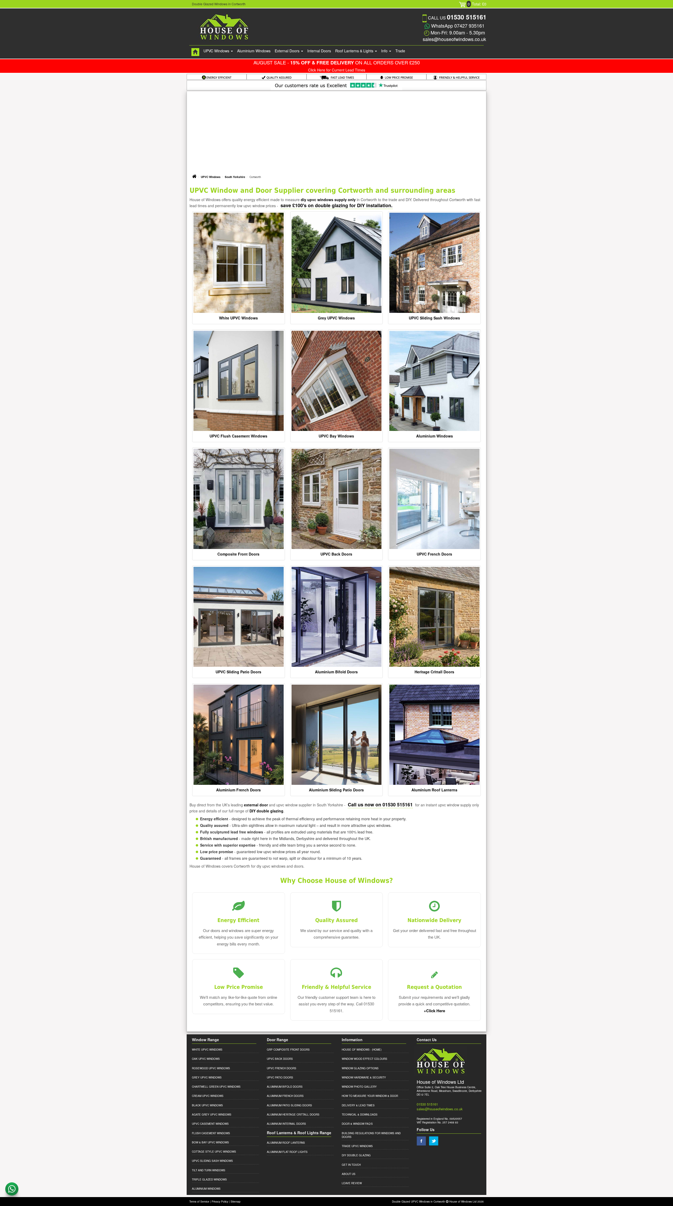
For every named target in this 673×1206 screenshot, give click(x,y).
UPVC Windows (211, 177)
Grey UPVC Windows (336, 317)
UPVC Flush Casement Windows (238, 436)
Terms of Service (199, 1201)
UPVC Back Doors (336, 554)
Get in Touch (351, 1165)
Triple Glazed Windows (209, 1179)
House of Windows (356, 1049)
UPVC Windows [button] (216, 50)
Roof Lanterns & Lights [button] (354, 50)
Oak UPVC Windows (206, 1059)
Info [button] (385, 50)
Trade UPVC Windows (357, 1146)
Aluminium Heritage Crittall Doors (293, 1114)
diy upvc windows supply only (328, 199)
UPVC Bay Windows (336, 436)
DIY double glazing (266, 810)
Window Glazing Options (360, 1068)
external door (256, 804)
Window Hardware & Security (364, 1077)
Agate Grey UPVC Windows (211, 1114)
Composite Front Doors (238, 554)
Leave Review (352, 1183)
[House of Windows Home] (195, 52)
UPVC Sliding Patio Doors (238, 671)
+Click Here (434, 1011)
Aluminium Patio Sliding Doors (289, 1105)
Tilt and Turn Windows (208, 1170)
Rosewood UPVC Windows (211, 1068)
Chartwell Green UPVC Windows (216, 1086)
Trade (400, 50)
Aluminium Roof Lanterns (434, 789)
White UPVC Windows (238, 317)
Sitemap (236, 1201)
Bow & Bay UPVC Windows (210, 1142)
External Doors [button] (287, 50)
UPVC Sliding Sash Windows (434, 317)
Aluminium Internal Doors (286, 1124)
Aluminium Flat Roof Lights (287, 1152)
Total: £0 (477, 4)
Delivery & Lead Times (358, 1105)
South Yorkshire (235, 177)
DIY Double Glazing (356, 1155)
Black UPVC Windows (207, 1105)
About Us (348, 1174)
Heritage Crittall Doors (434, 671)
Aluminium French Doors (238, 789)
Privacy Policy (220, 1201)
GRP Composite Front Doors (288, 1049)
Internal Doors (319, 50)
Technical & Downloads (360, 1114)
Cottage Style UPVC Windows (214, 1151)
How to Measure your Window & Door (370, 1096)
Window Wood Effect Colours (364, 1059)
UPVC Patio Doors (280, 1077)
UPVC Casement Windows (210, 1124)
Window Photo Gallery (359, 1086)
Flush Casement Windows (211, 1133)
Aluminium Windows (254, 50)
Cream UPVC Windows (207, 1096)
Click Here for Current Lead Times (336, 70)
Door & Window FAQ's (357, 1124)
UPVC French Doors (434, 554)
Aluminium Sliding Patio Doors (336, 789)
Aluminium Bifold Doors (336, 671)
